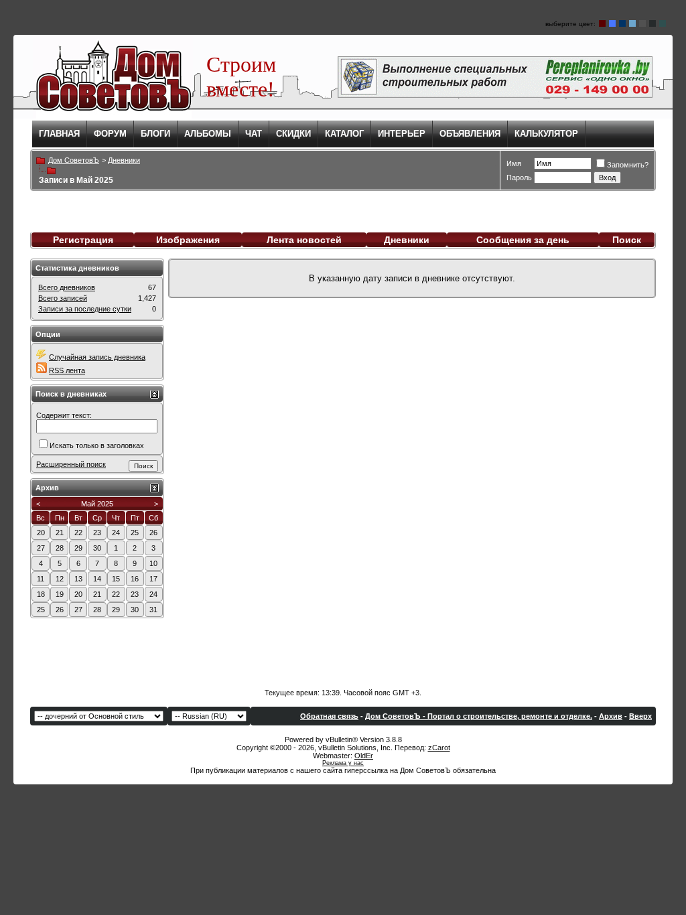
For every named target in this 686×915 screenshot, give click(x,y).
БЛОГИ (155, 134)
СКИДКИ (293, 134)
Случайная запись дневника (97, 357)
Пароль (519, 177)
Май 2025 (97, 504)
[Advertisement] (343, 648)
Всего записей (62, 298)
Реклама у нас (343, 763)
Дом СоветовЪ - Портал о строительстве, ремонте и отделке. (478, 716)
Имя (513, 163)
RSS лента (67, 370)
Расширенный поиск (71, 464)
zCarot (439, 748)
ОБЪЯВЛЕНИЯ (469, 134)
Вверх (640, 716)
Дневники (406, 239)
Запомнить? (627, 165)
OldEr (363, 756)
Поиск (626, 239)
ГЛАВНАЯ (59, 134)
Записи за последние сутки (84, 309)
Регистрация (83, 239)
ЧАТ (253, 134)
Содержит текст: (64, 415)
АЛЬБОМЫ (207, 134)
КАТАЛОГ (344, 134)
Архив (610, 716)
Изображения (188, 239)
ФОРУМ (110, 134)
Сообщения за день (522, 239)
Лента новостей (304, 239)
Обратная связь (329, 716)
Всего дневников (66, 287)
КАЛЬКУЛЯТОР (546, 134)
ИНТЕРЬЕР (401, 134)
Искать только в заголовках (97, 445)
